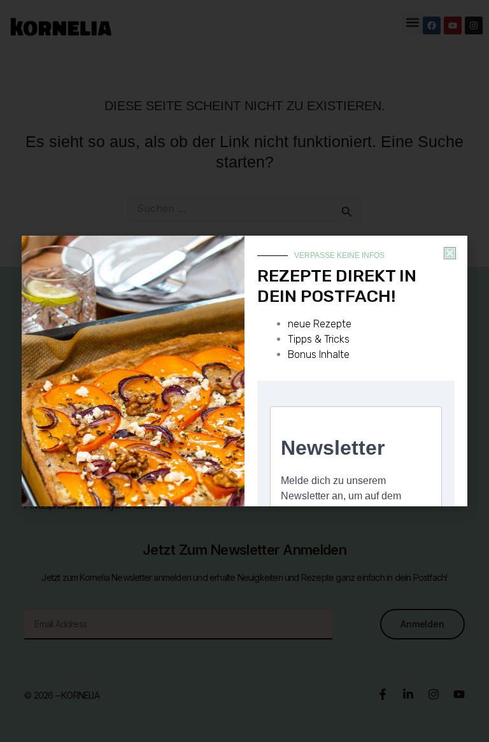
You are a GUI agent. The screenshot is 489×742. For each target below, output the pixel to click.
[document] (244, 371)
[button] (450, 253)
